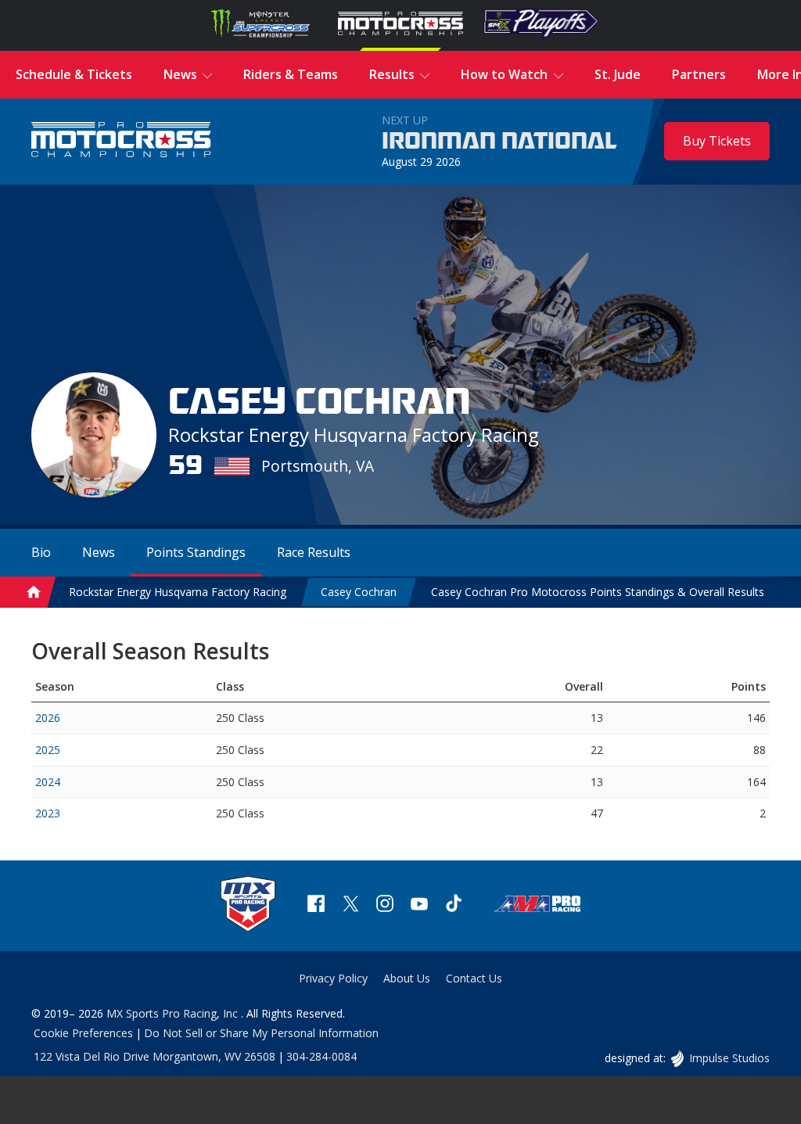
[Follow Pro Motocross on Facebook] (316, 905)
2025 (47, 749)
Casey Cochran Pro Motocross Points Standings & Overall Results (597, 591)
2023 (47, 813)
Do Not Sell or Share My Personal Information (261, 1032)
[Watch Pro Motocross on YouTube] (419, 905)
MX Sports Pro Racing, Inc (173, 1013)
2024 (47, 781)
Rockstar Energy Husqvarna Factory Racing (177, 591)
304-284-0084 (321, 1056)
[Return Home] (121, 141)
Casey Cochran (359, 591)
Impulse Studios (729, 1057)
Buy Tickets (717, 140)
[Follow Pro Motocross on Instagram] (385, 905)
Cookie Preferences (83, 1032)
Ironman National (499, 141)
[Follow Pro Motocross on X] (350, 905)
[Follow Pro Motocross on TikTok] (453, 905)
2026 (47, 717)
